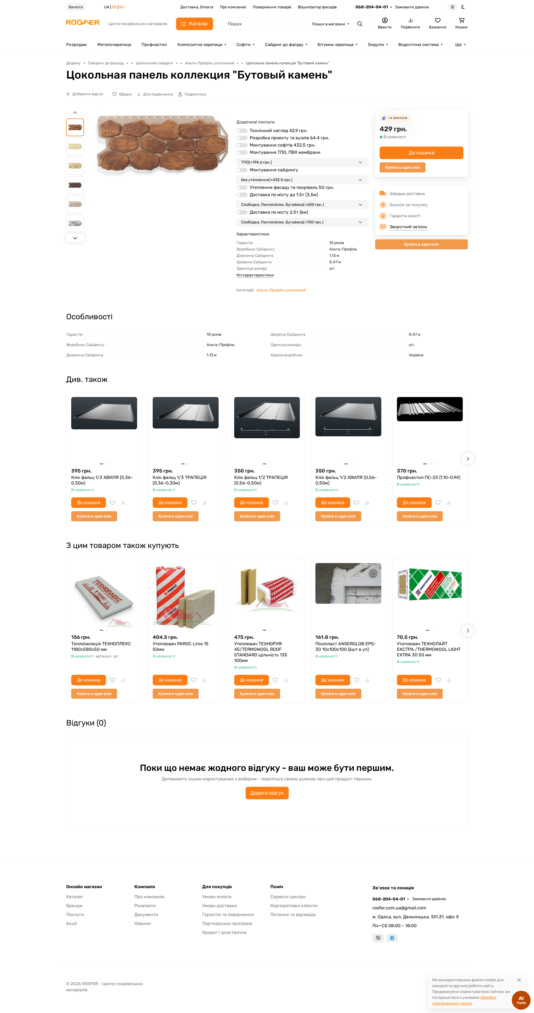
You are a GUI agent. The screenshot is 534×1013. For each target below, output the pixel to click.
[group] (161, 192)
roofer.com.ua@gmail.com (399, 907)
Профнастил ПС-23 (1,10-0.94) (428, 477)
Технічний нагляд (279, 130)
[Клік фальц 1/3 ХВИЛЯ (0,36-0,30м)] (104, 430)
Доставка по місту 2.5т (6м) (279, 212)
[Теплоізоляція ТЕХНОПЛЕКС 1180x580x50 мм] (104, 596)
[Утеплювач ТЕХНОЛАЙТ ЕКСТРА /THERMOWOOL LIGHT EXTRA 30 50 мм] (430, 596)
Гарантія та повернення (228, 914)
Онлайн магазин (84, 887)
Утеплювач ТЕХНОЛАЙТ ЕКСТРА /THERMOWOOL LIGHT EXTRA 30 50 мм (429, 649)
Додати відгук (267, 793)
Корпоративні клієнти (294, 905)
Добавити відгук (87, 94)
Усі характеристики (255, 275)
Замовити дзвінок (412, 7)
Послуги (75, 914)
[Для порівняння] (123, 502)
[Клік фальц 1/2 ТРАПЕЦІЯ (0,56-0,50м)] (267, 430)
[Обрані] (112, 502)
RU (122, 7)
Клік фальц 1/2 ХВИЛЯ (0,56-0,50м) (346, 480)
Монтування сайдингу (274, 169)
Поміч (276, 887)
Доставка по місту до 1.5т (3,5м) (284, 194)
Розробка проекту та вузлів (289, 137)
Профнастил (154, 44)
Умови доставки (219, 905)
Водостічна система (418, 44)
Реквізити (145, 905)
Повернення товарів (272, 7)
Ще (458, 44)
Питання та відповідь (293, 914)
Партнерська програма (227, 923)
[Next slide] (75, 238)
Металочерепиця (114, 44)
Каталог (74, 896)
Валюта (76, 7)
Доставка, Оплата (196, 7)
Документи (146, 914)
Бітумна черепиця (335, 44)
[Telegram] (392, 938)
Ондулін (376, 44)
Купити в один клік (402, 167)
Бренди (74, 905)
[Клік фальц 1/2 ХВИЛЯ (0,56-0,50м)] (348, 430)
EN (114, 7)
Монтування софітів (282, 145)
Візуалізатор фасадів (317, 7)
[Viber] (378, 938)
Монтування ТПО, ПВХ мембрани (285, 152)
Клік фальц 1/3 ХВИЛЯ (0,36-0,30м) (102, 480)
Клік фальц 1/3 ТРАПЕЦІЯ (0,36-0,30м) (180, 480)
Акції (71, 923)
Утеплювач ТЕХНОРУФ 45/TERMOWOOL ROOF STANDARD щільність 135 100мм (260, 652)
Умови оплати (217, 896)
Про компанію (233, 7)
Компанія (144, 887)
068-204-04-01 (371, 6)
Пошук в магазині (328, 24)
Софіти (243, 44)
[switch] (242, 130)
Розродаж (76, 44)
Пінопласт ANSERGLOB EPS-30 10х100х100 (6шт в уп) (345, 646)
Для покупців (217, 887)
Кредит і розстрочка (224, 932)
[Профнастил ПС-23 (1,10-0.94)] (430, 430)
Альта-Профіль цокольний (281, 290)
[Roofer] (83, 23)
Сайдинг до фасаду (284, 44)
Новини (142, 923)
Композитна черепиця (199, 44)
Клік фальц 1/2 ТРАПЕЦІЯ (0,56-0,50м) (261, 480)
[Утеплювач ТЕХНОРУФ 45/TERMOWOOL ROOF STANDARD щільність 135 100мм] (267, 596)
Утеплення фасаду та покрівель (292, 187)
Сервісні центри (288, 896)
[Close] (519, 980)
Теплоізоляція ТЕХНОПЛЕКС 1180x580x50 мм (101, 646)
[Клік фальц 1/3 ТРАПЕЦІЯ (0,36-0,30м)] (186, 430)
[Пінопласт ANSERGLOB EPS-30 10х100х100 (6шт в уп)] (348, 596)
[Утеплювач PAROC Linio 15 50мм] (186, 596)
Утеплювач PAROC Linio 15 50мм (181, 646)
